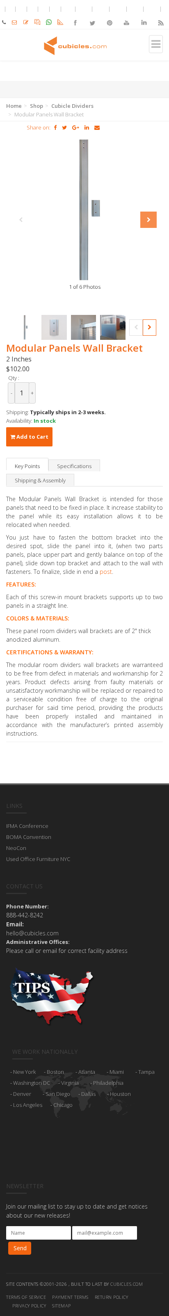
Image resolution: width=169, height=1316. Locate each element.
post (106, 571)
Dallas (88, 1093)
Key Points (27, 466)
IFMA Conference (27, 826)
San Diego (58, 1093)
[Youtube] (126, 15)
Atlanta (86, 1071)
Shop (36, 105)
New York (24, 1071)
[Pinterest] (109, 15)
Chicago (63, 1105)
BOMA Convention (28, 837)
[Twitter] (92, 15)
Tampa (146, 1071)
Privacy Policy (29, 1306)
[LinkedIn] (143, 15)
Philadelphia (108, 1082)
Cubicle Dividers (72, 105)
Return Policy (111, 1297)
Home (14, 105)
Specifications (74, 466)
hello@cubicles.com (32, 933)
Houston (120, 1093)
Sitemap (61, 1306)
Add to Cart (31, 436)
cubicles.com (126, 1284)
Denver (22, 1093)
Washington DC (31, 1082)
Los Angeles (27, 1105)
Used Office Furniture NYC (38, 859)
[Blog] (160, 15)
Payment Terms (70, 1297)
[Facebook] (75, 15)
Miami (117, 1071)
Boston (55, 1071)
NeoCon (16, 848)
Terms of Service (26, 1297)
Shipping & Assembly (40, 480)
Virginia (70, 1082)
